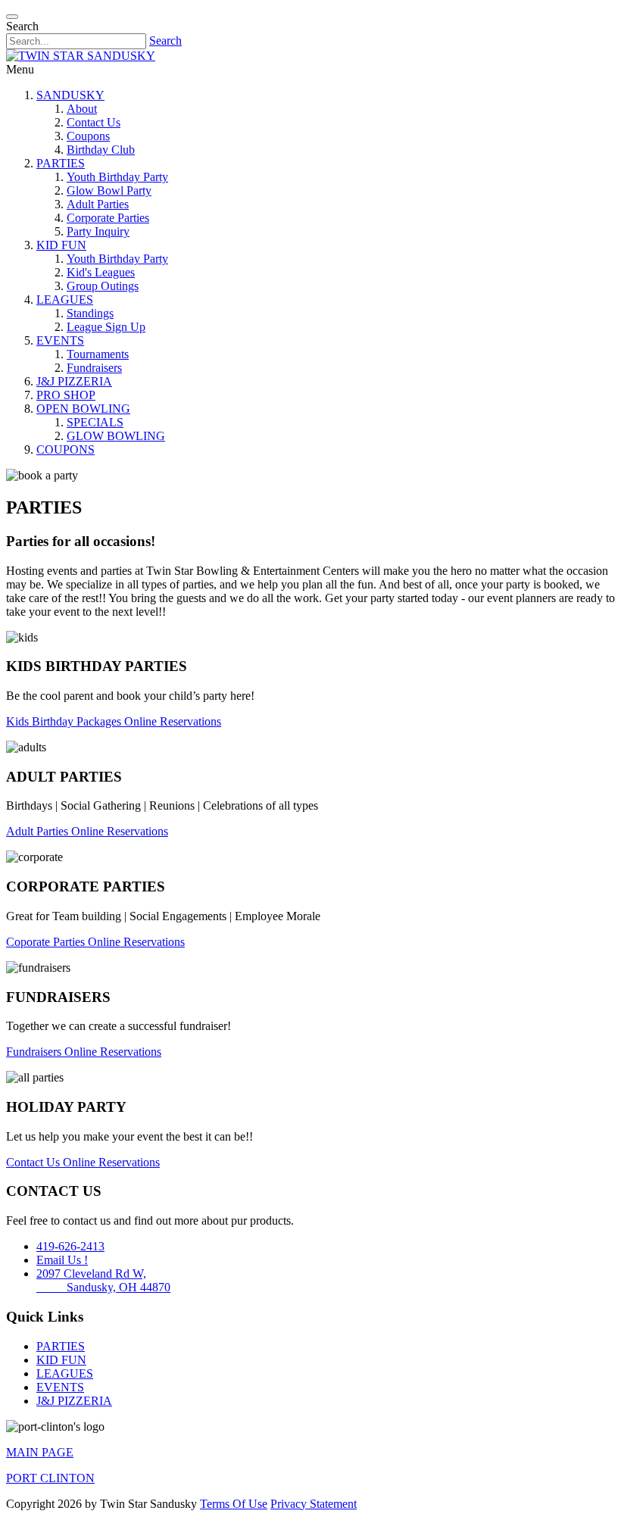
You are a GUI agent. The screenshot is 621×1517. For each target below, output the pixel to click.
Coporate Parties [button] (47, 941)
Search (165, 40)
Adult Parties (98, 204)
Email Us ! (62, 1259)
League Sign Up (106, 326)
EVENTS (60, 340)
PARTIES (60, 163)
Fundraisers (94, 367)
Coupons (88, 136)
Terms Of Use (233, 1503)
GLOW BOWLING (116, 435)
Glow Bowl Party (109, 190)
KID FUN (61, 245)
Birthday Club (101, 149)
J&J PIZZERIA (74, 381)
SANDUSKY (70, 95)
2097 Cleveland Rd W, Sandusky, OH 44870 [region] (103, 1280)
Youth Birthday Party (117, 176)
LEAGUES (64, 299)
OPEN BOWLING (83, 408)
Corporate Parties (108, 217)
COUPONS (65, 449)
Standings (90, 313)
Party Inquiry (98, 231)
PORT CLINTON (50, 1478)
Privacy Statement (313, 1503)
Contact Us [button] (34, 1162)
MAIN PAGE (39, 1452)
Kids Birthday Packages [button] (65, 721)
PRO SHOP (65, 395)
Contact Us (93, 122)
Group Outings (103, 285)
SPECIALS (95, 422)
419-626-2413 (70, 1246)
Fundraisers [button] (35, 1051)
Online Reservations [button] (172, 721)
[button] (12, 16)
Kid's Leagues (101, 272)
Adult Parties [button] (38, 831)
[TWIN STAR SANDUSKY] (80, 55)
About (82, 108)
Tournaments (98, 354)
